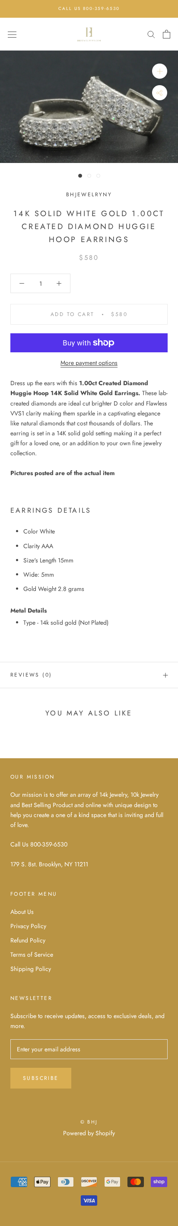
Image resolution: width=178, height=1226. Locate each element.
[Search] (151, 34)
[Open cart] (166, 34)
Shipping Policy (30, 968)
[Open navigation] (12, 34)
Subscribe (41, 1078)
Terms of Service (31, 954)
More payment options (89, 362)
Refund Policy (27, 940)
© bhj (89, 1121)
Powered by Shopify (89, 1133)
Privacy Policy (28, 926)
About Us (22, 911)
